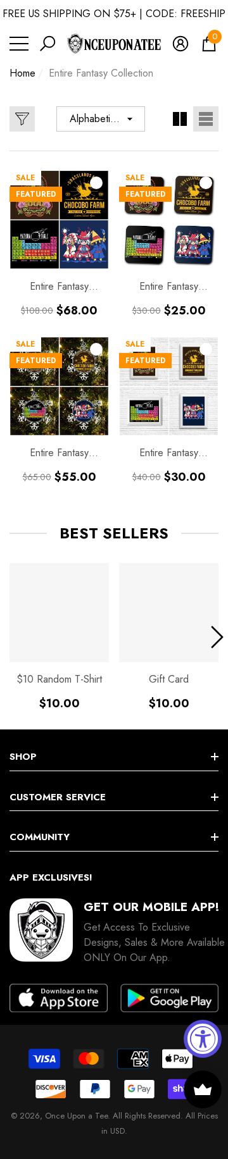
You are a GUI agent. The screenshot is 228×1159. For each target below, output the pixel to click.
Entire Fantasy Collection (101, 73)
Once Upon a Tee (76, 1116)
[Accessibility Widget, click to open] (203, 1039)
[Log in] (180, 43)
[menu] (19, 43)
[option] (59, 636)
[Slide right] (217, 637)
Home (22, 73)
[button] (47, 43)
